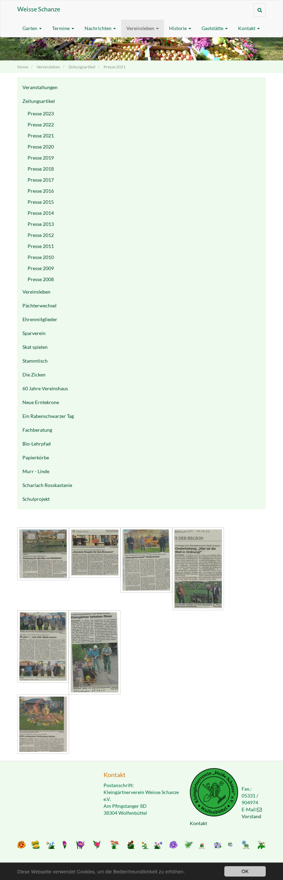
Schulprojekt (36, 499)
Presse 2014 (41, 213)
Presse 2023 (41, 113)
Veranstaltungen (40, 87)
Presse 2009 (41, 268)
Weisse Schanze (38, 9)
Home (22, 66)
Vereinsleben (140, 28)
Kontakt (247, 28)
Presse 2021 (115, 66)
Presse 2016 (41, 191)
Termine (61, 28)
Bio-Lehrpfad (36, 444)
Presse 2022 (41, 124)
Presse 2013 (41, 224)
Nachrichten (99, 28)
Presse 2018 (41, 169)
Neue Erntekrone (40, 402)
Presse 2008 (41, 279)
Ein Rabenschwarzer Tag (48, 416)
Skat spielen (35, 347)
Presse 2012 (41, 235)
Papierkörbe (35, 457)
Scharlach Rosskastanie (47, 485)
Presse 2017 (41, 180)
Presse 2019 (41, 158)
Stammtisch (35, 361)
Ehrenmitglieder (39, 319)
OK (245, 871)
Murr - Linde (35, 471)
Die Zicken (34, 374)
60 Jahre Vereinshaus (45, 388)
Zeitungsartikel (81, 66)
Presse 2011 (41, 246)
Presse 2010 (41, 257)
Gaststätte (213, 28)
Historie (178, 28)
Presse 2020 (41, 147)
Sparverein (34, 333)
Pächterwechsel (39, 305)
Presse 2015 (41, 202)
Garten (30, 28)
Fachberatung (37, 430)
